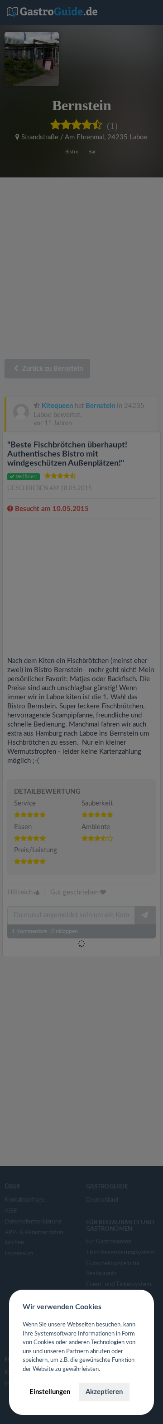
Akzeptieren (104, 1392)
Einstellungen (49, 1392)
